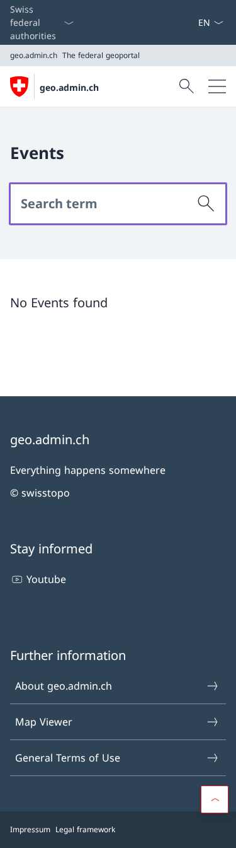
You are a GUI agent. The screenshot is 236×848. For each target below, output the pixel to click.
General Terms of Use (67, 758)
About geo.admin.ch (63, 686)
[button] (214, 799)
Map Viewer (43, 722)
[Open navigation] (217, 86)
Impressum (30, 829)
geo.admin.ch (69, 87)
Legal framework (85, 829)
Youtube (46, 579)
